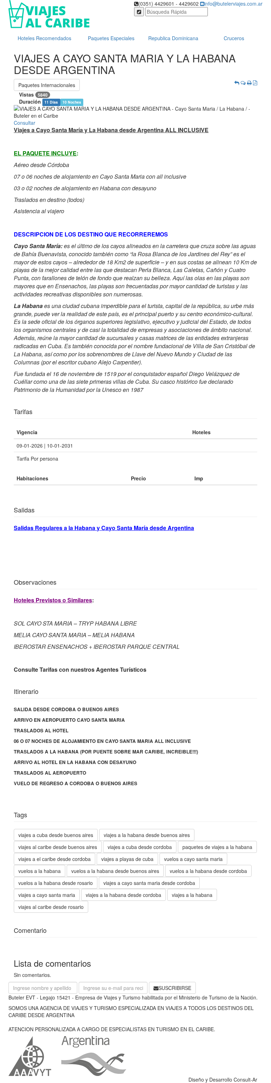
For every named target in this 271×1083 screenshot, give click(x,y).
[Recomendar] (243, 82)
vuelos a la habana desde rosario (55, 882)
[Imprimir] (249, 82)
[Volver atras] (236, 82)
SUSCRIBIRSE (174, 987)
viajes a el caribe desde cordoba (54, 858)
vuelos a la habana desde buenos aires (115, 870)
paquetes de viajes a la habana (217, 846)
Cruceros (234, 38)
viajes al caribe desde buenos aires (57, 846)
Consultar (24, 122)
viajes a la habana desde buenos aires (147, 834)
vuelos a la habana (39, 870)
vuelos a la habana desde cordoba (208, 870)
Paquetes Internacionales (46, 84)
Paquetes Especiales (111, 38)
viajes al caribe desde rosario (51, 906)
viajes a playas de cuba (127, 858)
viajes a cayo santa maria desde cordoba (149, 882)
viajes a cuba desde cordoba (140, 846)
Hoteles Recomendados (44, 38)
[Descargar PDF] (255, 82)
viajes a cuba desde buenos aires (55, 834)
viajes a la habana (192, 894)
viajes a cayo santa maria (46, 894)
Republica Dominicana (173, 38)
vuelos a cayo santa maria (193, 858)
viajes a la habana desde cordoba (123, 894)
